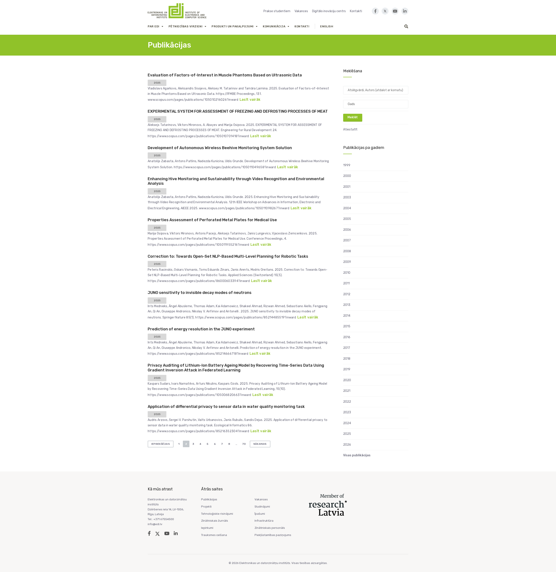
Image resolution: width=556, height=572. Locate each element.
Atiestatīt (350, 129)
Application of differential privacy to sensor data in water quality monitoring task (226, 406)
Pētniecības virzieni (185, 26)
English (326, 26)
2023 (347, 412)
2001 (346, 187)
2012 (346, 294)
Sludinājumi (262, 506)
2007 (347, 240)
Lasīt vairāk (250, 99)
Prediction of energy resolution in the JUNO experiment (201, 329)
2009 (347, 262)
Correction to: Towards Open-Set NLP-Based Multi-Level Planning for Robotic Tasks (228, 256)
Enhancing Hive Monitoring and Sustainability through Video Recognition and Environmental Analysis (236, 181)
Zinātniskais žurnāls (214, 520)
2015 (346, 326)
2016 (346, 337)
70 (244, 443)
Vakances (301, 11)
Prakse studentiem (276, 11)
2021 (346, 391)
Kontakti (356, 11)
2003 (347, 197)
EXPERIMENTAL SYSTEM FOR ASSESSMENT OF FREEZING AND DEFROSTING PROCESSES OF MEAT (238, 111)
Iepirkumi (207, 527)
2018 (346, 359)
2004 (347, 208)
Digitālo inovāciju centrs (329, 11)
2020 (347, 380)
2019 (346, 369)
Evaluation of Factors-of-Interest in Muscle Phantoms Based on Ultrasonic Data (225, 75)
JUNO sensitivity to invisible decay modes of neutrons (200, 292)
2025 (347, 434)
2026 (347, 445)
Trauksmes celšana (214, 535)
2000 (347, 176)
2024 (347, 423)
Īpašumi (260, 513)
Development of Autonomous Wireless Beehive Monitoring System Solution (220, 147)
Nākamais (260, 444)
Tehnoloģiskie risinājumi (217, 513)
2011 (346, 283)
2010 (346, 273)
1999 (346, 165)
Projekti (206, 506)
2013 (346, 305)
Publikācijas (209, 499)
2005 (347, 219)
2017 (346, 348)
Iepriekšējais (160, 444)
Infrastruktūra (264, 520)
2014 (346, 316)
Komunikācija (274, 26)
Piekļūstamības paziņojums (273, 535)
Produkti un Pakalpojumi (233, 26)
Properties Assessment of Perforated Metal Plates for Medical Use (212, 220)
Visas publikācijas (357, 455)
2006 (347, 230)
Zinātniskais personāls (270, 527)
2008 (347, 251)
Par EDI (153, 26)
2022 (347, 402)
